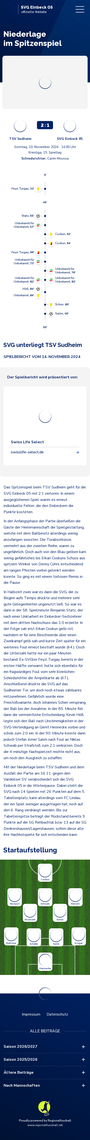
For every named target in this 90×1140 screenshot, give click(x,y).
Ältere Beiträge (19, 1072)
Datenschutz (57, 1014)
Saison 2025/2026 (20, 1059)
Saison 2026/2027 (20, 1046)
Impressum (31, 1014)
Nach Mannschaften (22, 1085)
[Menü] (80, 9)
